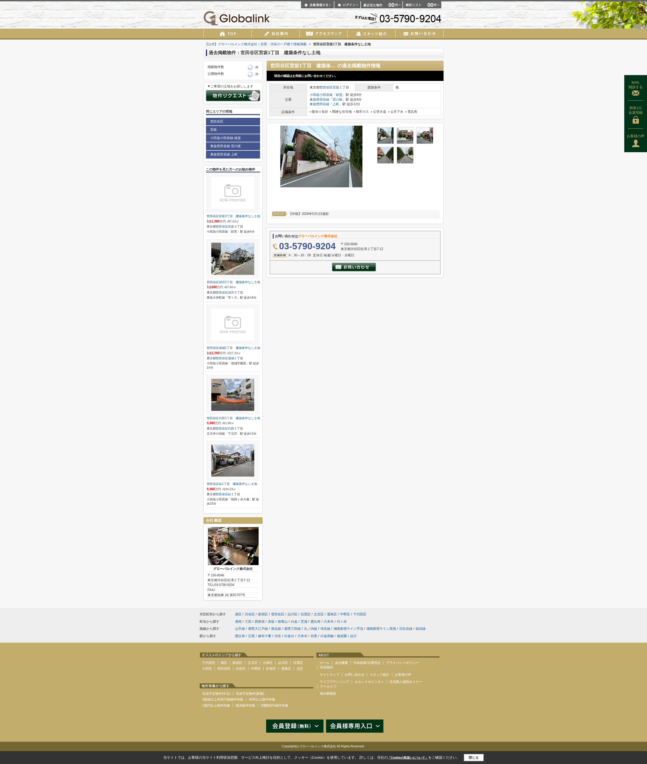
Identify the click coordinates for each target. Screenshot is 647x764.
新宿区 (263, 614)
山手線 (240, 629)
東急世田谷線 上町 (224, 154)
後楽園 (342, 636)
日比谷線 (405, 629)
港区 (238, 614)
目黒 (314, 636)
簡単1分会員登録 (636, 110)
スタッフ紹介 (379, 675)
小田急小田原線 (321, 95)
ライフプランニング (334, 682)
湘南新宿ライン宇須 (348, 629)
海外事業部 (328, 693)
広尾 (251, 636)
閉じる (474, 757)
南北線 (276, 629)
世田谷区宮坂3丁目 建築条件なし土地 (233, 216)
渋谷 (277, 636)
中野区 (345, 614)
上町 (336, 104)
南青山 (283, 621)
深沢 (231, 292)
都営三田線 (292, 629)
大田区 (207, 668)
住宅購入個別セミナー (405, 682)
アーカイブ (328, 686)
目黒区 (306, 614)
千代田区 (359, 614)
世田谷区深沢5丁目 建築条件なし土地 (233, 282)
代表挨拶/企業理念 (367, 663)
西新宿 (260, 621)
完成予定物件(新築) (250, 693)
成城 (231, 358)
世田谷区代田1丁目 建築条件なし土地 (233, 418)
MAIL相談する (636, 84)
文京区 (319, 614)
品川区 (292, 614)
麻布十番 (264, 636)
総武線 (421, 629)
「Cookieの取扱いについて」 (408, 757)
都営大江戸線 (258, 629)
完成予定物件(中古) (216, 693)
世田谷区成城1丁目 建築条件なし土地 (233, 348)
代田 (231, 428)
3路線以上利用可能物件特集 (222, 699)
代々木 (342, 621)
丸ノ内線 (310, 629)
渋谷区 (250, 614)
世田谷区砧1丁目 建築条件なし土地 (232, 484)
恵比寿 (315, 621)
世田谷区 (326, 87)
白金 (294, 621)
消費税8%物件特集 (274, 705)
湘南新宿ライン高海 (381, 629)
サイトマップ (329, 675)
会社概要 (341, 663)
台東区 (268, 663)
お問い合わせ (354, 675)
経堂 (339, 95)
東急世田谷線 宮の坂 (225, 146)
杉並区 (271, 668)
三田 (248, 621)
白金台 (289, 636)
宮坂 (336, 87)
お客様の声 (635, 136)
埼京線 (325, 629)
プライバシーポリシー (402, 663)
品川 (353, 636)
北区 (299, 668)
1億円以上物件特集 (216, 705)
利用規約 (326, 667)
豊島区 (332, 614)
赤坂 (271, 621)
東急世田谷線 (319, 99)
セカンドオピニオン (369, 682)
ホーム (325, 663)
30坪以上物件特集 (262, 699)
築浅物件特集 (245, 705)
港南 (238, 621)
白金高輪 (327, 636)
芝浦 (304, 621)
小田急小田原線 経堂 (225, 138)
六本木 (329, 621)
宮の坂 (337, 99)
